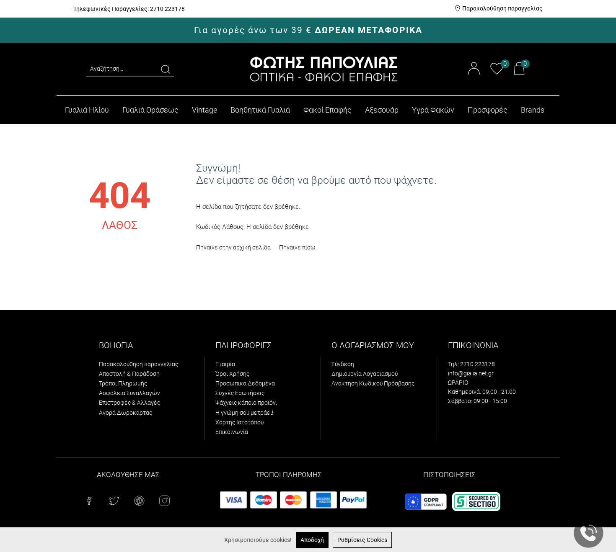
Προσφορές (487, 109)
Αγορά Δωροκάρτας (125, 412)
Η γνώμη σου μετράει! (244, 412)
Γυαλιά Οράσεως (150, 109)
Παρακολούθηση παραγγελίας (502, 8)
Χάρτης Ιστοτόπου (239, 422)
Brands (532, 109)
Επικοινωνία (231, 432)
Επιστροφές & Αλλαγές (129, 402)
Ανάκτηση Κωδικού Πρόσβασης (372, 383)
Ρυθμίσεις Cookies (362, 540)
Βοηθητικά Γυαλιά (260, 109)
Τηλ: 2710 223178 (471, 364)
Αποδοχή (312, 540)
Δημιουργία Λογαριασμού (364, 373)
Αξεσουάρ (382, 109)
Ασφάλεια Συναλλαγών (129, 393)
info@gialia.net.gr (471, 373)
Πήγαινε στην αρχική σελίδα (233, 247)
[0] (496, 73)
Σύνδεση (342, 364)
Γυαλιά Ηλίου (87, 109)
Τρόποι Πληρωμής (123, 383)
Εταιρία (225, 364)
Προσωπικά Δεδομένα (245, 383)
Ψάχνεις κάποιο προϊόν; (246, 402)
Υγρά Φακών (433, 109)
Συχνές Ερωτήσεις (239, 393)
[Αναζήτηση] (165, 69)
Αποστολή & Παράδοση (129, 373)
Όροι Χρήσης (232, 373)
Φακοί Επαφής (327, 109)
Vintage (204, 109)
